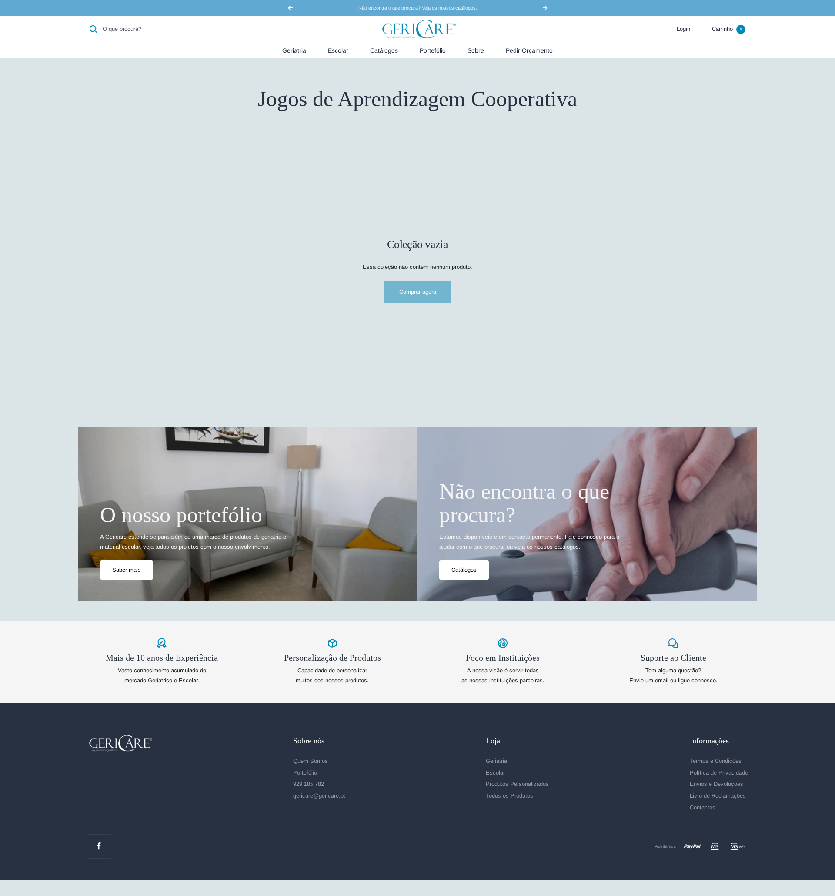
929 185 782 (308, 784)
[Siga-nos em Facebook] (99, 846)
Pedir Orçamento (529, 50)
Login (683, 29)
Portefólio (433, 50)
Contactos (702, 807)
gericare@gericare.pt (319, 795)
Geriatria (294, 50)
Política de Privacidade (719, 772)
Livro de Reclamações (718, 795)
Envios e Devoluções (716, 784)
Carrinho (727, 29)
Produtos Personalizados (517, 784)
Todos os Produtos (509, 795)
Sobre (476, 50)
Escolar (338, 50)
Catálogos (384, 50)
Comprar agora (417, 292)
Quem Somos (310, 761)
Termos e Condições (715, 761)
